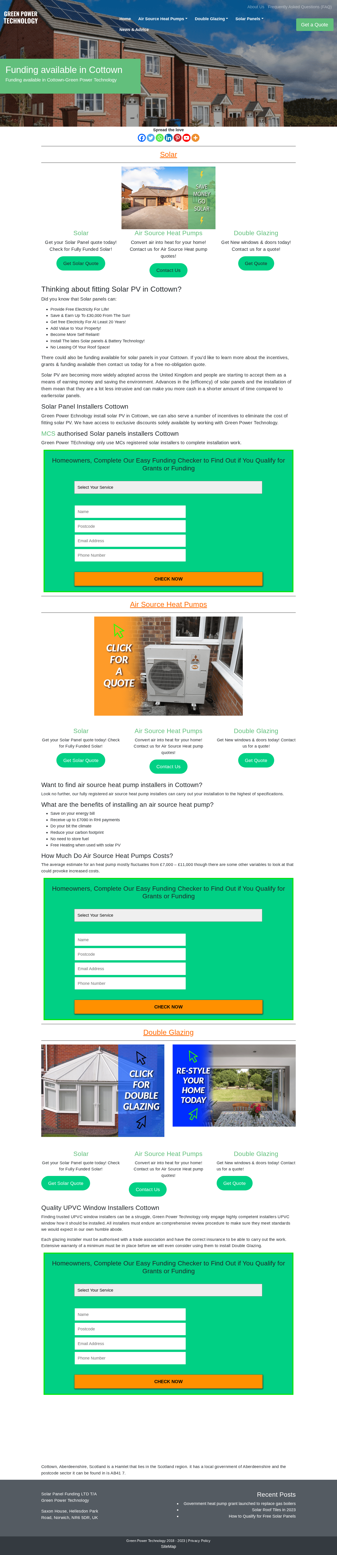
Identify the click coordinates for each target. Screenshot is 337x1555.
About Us (255, 6)
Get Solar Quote (81, 760)
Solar (80, 233)
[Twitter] (151, 138)
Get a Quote (314, 25)
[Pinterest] (178, 138)
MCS (48, 433)
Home (125, 18)
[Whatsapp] (160, 138)
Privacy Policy (199, 1541)
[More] (195, 138)
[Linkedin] (169, 138)
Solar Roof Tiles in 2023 (274, 1509)
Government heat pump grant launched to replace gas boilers (240, 1503)
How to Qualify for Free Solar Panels (262, 1516)
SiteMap (168, 1546)
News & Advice (134, 29)
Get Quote (256, 760)
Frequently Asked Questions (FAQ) (300, 6)
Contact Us (168, 766)
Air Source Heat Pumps (161, 18)
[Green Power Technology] (20, 18)
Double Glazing (210, 18)
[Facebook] (142, 138)
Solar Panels (247, 18)
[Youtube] (186, 138)
